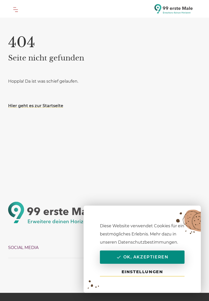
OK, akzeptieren (145, 257)
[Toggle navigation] (15, 8)
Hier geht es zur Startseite (35, 105)
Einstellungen (142, 271)
